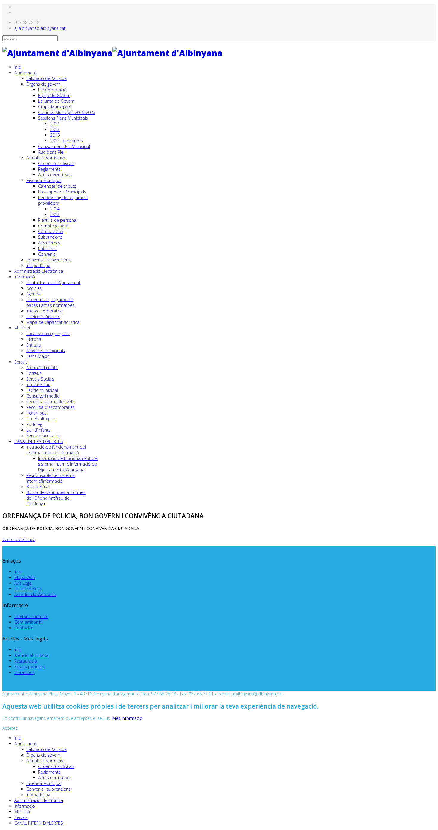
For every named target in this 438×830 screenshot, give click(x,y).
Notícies (34, 288)
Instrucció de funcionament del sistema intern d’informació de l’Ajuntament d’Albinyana (68, 463)
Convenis (46, 254)
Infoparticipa (38, 265)
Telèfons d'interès (43, 316)
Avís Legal (23, 583)
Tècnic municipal (42, 390)
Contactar (23, 628)
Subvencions (50, 237)
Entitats (33, 345)
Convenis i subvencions (48, 260)
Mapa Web (24, 577)
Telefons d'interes (31, 616)
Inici (17, 67)
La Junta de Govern (56, 101)
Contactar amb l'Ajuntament (53, 282)
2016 (55, 135)
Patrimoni (47, 248)
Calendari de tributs (57, 186)
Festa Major (37, 356)
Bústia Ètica (37, 486)
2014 (55, 124)
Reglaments (49, 169)
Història (33, 339)
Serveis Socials (40, 379)
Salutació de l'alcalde (46, 78)
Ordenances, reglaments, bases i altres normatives (50, 302)
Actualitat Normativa (45, 158)
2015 (55, 129)
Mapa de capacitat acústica (53, 322)
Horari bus (36, 413)
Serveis (21, 362)
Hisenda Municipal (43, 180)
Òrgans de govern (43, 84)
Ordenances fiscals (56, 163)
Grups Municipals (54, 107)
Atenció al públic (42, 367)
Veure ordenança (18, 539)
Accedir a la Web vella (35, 594)
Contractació (50, 231)
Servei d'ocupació (43, 435)
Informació (24, 277)
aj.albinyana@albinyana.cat (40, 28)
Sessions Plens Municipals (63, 118)
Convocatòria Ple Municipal (64, 146)
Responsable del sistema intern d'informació (50, 478)
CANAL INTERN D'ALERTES (38, 441)
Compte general (53, 226)
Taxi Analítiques (41, 418)
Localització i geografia (48, 333)
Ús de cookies (28, 589)
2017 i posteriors (66, 141)
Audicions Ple (50, 152)
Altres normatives (55, 175)
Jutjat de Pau (38, 384)
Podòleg (34, 424)
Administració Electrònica (38, 271)
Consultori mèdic (42, 396)
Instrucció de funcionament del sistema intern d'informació (56, 449)
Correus (33, 373)
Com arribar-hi (28, 622)
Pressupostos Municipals (62, 192)
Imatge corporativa (44, 311)
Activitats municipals (45, 350)
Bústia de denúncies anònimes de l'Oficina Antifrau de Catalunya (56, 497)
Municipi (22, 328)
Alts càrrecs (49, 243)
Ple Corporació (52, 90)
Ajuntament (25, 73)
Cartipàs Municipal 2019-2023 (66, 112)
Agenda (33, 294)
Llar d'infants (38, 430)
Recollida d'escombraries (50, 407)
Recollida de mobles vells (50, 401)
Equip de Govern (54, 95)
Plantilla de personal (57, 220)
